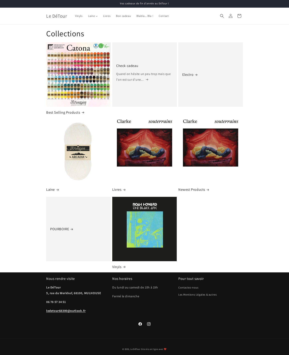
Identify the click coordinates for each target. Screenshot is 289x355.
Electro (187, 74)
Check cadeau (127, 65)
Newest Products (191, 189)
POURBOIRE (59, 229)
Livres (116, 189)
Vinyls (116, 267)
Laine (50, 189)
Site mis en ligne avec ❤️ (154, 349)
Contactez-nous (188, 287)
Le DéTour (135, 349)
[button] (222, 16)
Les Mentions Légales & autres (197, 294)
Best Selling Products (63, 112)
